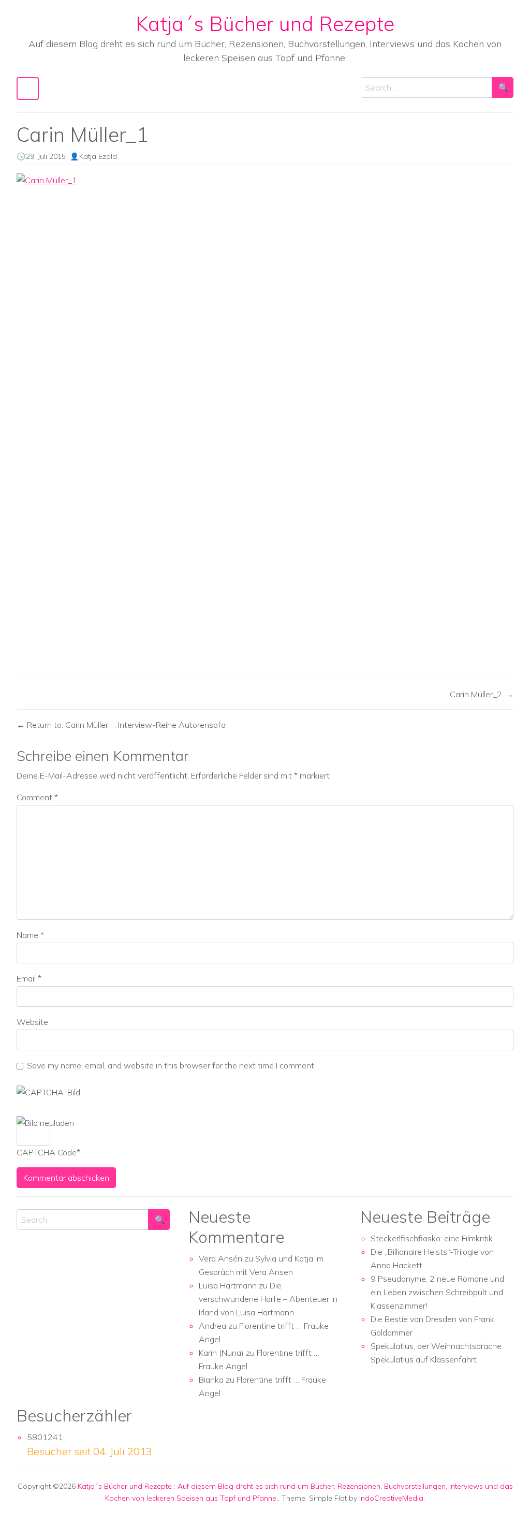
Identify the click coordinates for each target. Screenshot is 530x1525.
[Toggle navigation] (28, 88)
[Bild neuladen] (45, 1123)
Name (30, 935)
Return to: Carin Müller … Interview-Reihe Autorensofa (125, 725)
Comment (37, 797)
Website (32, 1022)
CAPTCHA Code (47, 1152)
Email (29, 978)
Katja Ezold (98, 156)
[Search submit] (502, 87)
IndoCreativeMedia (391, 1498)
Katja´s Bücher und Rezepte (265, 23)
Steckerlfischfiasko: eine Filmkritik (432, 1238)
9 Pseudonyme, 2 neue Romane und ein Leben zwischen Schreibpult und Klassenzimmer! (437, 1292)
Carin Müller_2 (476, 694)
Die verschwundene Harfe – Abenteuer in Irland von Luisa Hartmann (268, 1298)
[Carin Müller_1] (265, 421)
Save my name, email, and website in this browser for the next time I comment (170, 1065)
